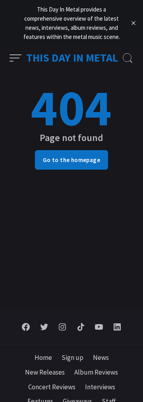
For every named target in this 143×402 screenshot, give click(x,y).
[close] (133, 23)
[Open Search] (127, 58)
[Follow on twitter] (44, 326)
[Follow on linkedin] (117, 326)
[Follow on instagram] (62, 326)
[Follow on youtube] (98, 326)
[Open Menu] (15, 58)
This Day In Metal (72, 57)
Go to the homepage (71, 160)
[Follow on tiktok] (80, 326)
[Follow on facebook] (25, 326)
